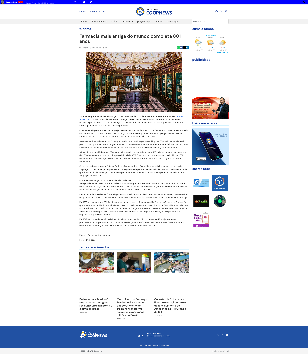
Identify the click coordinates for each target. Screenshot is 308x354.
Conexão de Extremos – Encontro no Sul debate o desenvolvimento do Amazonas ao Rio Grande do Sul (170, 305)
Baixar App (172, 21)
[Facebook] (216, 11)
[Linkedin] (226, 11)
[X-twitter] (221, 11)
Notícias (126, 21)
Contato (159, 21)
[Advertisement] (210, 79)
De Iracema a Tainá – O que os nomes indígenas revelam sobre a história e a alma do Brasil (95, 303)
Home (84, 21)
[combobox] (210, 21)
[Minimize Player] (304, 2)
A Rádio (114, 21)
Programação (144, 21)
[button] (178, 47)
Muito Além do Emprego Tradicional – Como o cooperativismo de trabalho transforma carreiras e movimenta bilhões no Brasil (132, 307)
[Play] (84, 2)
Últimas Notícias (99, 21)
